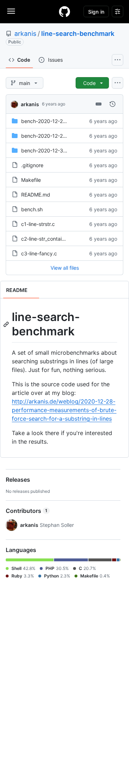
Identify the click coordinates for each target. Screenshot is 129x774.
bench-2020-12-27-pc (47, 136)
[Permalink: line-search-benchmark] (7, 324)
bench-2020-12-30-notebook (56, 150)
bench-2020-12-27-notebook (55, 121)
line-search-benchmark (77, 33)
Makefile (31, 180)
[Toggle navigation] (11, 11)
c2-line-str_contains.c (46, 239)
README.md (35, 195)
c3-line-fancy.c (39, 253)
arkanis (25, 33)
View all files (65, 268)
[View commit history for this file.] (112, 104)
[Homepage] (64, 11)
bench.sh (32, 209)
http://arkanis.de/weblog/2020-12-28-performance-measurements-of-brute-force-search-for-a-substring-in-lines (64, 410)
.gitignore (32, 165)
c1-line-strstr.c (38, 224)
